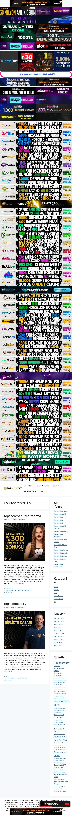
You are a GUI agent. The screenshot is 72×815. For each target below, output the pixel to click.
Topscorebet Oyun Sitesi (59, 734)
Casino (56, 590)
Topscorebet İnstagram (59, 789)
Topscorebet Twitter (58, 767)
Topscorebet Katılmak (59, 720)
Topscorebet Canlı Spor (59, 696)
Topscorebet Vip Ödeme (59, 772)
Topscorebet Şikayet (29, 491)
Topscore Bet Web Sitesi (59, 779)
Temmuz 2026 (59, 618)
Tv (6, 676)
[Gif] (36, 204)
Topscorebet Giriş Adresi (59, 708)
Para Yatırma (9, 588)
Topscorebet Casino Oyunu (60, 698)
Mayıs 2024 (58, 642)
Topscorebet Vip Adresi (59, 769)
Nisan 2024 (58, 645)
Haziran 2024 (58, 639)
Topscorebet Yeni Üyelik (59, 786)
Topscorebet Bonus (61, 550)
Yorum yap (9, 592)
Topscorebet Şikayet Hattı (60, 791)
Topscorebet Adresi (61, 511)
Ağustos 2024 (59, 633)
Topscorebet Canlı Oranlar (60, 693)
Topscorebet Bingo (58, 684)
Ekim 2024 (57, 627)
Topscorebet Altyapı (61, 531)
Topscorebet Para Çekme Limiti (61, 742)
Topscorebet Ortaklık (58, 726)
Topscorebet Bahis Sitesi (59, 682)
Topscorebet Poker (58, 745)
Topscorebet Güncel (58, 712)
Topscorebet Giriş (58, 486)
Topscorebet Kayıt (60, 556)
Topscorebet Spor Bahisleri (60, 758)
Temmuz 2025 (59, 621)
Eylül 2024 (57, 630)
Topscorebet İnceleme (42, 486)
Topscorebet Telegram (59, 762)
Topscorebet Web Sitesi (61, 775)
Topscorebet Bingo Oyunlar (60, 686)
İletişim (42, 491)
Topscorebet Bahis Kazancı (60, 680)
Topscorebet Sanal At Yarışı (60, 749)
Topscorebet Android (58, 675)
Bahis (56, 587)
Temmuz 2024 (59, 636)
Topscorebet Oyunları (59, 730)
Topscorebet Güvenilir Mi (59, 716)
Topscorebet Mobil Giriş (59, 724)
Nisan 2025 (58, 624)
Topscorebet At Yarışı (58, 677)
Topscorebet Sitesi (11, 678)
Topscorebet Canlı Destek (60, 691)
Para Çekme (58, 596)
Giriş (55, 593)
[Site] (36, 125)
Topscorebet (27, 486)
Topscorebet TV (26, 590)
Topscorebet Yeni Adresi (61, 783)
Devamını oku (19, 583)
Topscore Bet (57, 666)
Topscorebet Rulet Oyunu (59, 747)
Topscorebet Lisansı (58, 722)
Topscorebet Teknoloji (59, 760)
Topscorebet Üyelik (61, 553)
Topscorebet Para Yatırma (22, 516)
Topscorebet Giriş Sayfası (60, 710)
